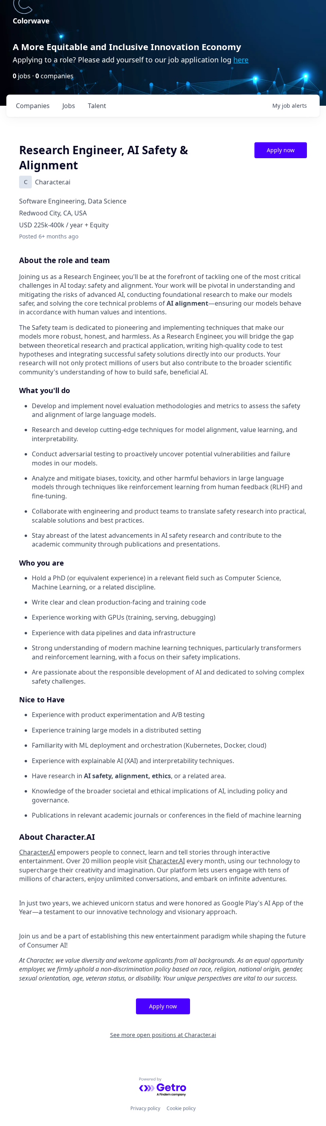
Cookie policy (181, 1108)
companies (33, 105)
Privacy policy (145, 1108)
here (240, 59)
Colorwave (31, 20)
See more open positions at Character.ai (163, 1035)
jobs (68, 105)
